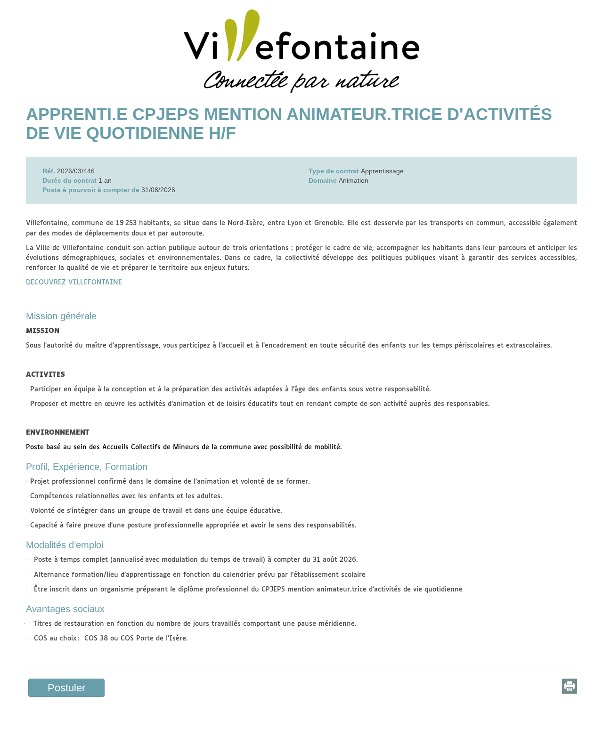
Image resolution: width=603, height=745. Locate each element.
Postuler (66, 688)
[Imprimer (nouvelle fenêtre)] (569, 686)
